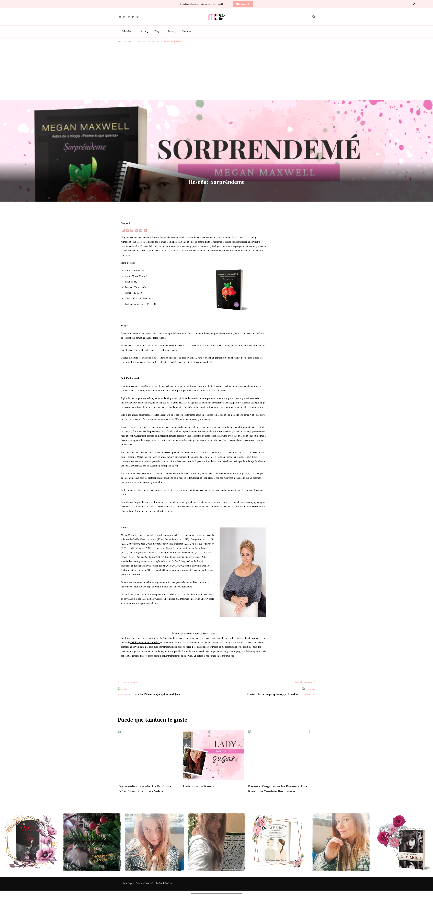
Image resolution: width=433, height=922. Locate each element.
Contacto (186, 31)
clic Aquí (163, 638)
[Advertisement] (216, 60)
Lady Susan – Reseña (198, 786)
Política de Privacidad (144, 883)
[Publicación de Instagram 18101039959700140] (403, 842)
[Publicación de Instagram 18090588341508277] (154, 842)
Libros (143, 31)
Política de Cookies (164, 883)
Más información (243, 4)
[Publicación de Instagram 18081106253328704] (216, 842)
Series (171, 31)
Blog (156, 31)
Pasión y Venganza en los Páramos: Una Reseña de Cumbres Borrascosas (277, 788)
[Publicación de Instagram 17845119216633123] (341, 842)
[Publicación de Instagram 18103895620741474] (91, 842)
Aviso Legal (127, 883)
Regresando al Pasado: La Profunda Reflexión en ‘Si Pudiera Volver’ (144, 788)
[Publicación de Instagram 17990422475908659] (278, 842)
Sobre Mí (126, 31)
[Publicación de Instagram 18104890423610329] (29, 842)
